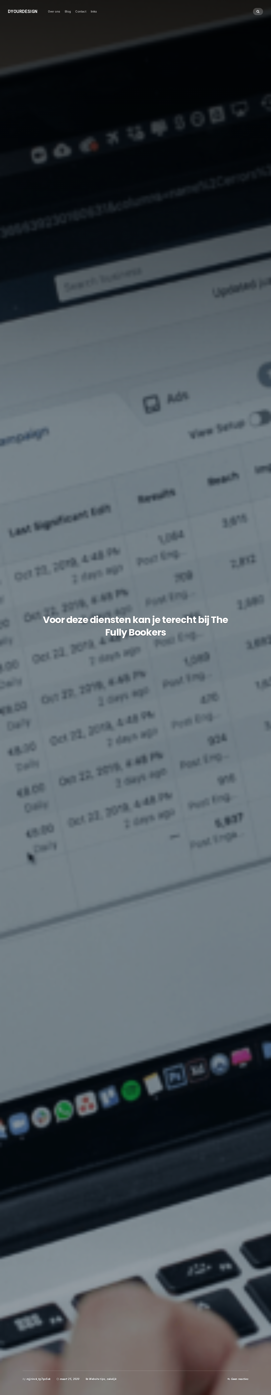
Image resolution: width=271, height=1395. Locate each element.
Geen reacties (239, 1379)
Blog (68, 11)
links (94, 11)
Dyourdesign (22, 11)
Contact (80, 11)
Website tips (97, 1379)
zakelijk (111, 1379)
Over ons (54, 11)
